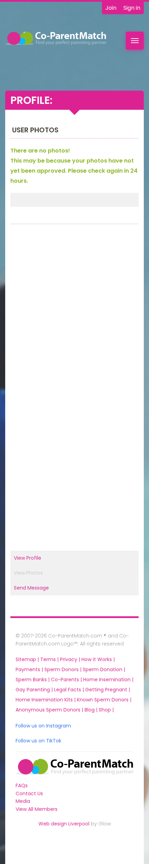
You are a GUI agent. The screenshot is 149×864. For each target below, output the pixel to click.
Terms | (50, 659)
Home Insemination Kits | (46, 699)
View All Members (37, 809)
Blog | (92, 709)
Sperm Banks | (33, 679)
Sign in (131, 8)
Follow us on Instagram (43, 725)
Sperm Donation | (104, 669)
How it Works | (98, 659)
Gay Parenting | (35, 689)
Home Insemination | (108, 679)
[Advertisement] (74, 307)
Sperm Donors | (63, 669)
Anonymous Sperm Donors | (50, 709)
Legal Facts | (69, 689)
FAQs (22, 785)
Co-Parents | (67, 679)
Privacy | (70, 659)
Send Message (31, 587)
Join (110, 8)
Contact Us (29, 793)
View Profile (27, 557)
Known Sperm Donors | (104, 699)
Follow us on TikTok (38, 740)
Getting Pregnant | (107, 689)
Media (23, 801)
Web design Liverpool (63, 823)
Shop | (106, 709)
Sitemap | (28, 659)
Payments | (30, 669)
